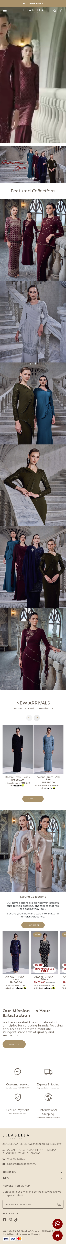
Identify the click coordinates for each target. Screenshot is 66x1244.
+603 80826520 (16, 1158)
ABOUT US (9, 1172)
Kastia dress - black (17, 777)
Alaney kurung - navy (15, 978)
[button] (30, 179)
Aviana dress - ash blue (48, 778)
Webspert (35, 1234)
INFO (6, 1178)
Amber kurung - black (44, 978)
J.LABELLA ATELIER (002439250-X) (38, 1231)
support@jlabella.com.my (21, 1163)
